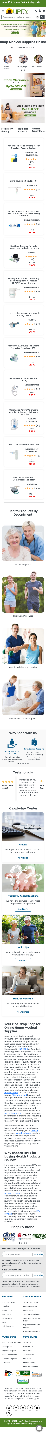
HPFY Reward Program (11, 1342)
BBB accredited (19, 1095)
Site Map (27, 1358)
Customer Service (32, 1296)
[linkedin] (30, 1407)
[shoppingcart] (43, 11)
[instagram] (23, 1407)
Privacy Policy (29, 1362)
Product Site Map (30, 1366)
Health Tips (7, 1310)
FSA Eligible (7, 1314)
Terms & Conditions (31, 1314)
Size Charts (7, 1318)
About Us (27, 1342)
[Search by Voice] (37, 17)
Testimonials (28, 1355)
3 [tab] (23, 763)
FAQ (4, 1322)
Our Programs (9, 1337)
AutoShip (6, 1362)
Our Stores (27, 1351)
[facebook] (16, 1407)
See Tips (23, 960)
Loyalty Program (12, 1193)
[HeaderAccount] (40, 10)
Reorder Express (30, 1306)
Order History (28, 1310)
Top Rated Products (23, 130)
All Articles (23, 857)
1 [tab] (22, 70)
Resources (7, 1296)
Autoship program (13, 1113)
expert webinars (24, 1133)
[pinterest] (9, 1413)
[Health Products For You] (17, 11)
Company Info (30, 1337)
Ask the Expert (8, 1326)
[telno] (36, 11)
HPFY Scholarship (9, 1355)
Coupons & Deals (9, 1302)
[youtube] (37, 1407)
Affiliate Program (9, 1358)
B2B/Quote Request (31, 1331)
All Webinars (23, 1011)
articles (34, 1130)
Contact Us (28, 1346)
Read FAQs (23, 909)
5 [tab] (28, 763)
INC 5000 (23, 1049)
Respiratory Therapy (7, 130)
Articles (23, 844)
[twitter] (9, 1407)
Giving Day (7, 1346)
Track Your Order (30, 1302)
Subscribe (38, 1254)
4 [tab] (25, 763)
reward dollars (11, 1092)
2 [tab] (24, 70)
